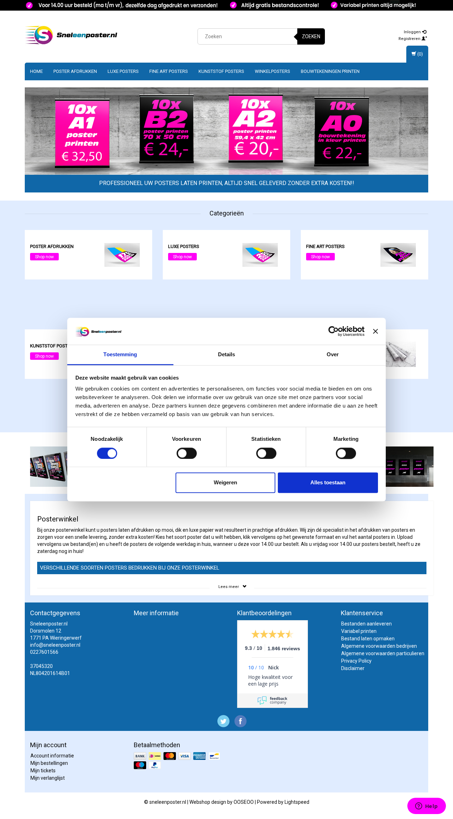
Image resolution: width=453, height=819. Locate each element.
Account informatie (52, 756)
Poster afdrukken (75, 71)
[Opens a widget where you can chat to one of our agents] (426, 806)
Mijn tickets (43, 770)
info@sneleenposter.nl (55, 645)
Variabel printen (359, 631)
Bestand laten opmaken (368, 638)
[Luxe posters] (260, 254)
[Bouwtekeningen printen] (398, 354)
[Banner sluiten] (375, 331)
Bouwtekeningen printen (330, 71)
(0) (419, 54)
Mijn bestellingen (49, 763)
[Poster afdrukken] (122, 254)
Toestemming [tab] (120, 355)
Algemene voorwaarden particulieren (382, 653)
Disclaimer (353, 668)
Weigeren (225, 483)
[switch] (187, 453)
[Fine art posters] (398, 254)
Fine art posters (168, 71)
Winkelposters (272, 71)
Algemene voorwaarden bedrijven (379, 646)
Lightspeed (297, 802)
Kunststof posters (221, 71)
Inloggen (413, 32)
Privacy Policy (356, 661)
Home (36, 71)
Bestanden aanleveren (366, 624)
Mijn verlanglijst (47, 778)
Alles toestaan (327, 483)
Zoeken (311, 36)
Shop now (44, 256)
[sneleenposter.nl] (71, 35)
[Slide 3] (210, 131)
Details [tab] (226, 355)
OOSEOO (244, 802)
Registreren (410, 38)
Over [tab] (333, 355)
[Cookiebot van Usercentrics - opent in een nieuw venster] (334, 331)
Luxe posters (123, 71)
